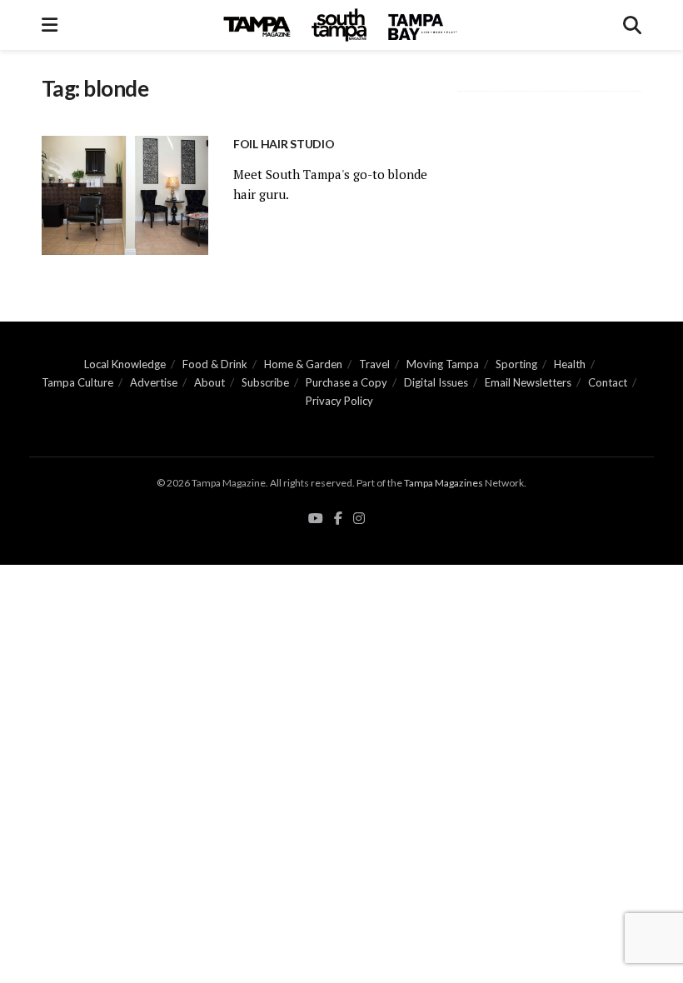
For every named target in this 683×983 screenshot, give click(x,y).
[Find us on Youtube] (315, 518)
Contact (607, 382)
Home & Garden (303, 364)
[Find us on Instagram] (359, 518)
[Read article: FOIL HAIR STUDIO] (125, 195)
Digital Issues (436, 382)
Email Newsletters (528, 382)
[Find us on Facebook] (338, 518)
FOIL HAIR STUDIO (284, 144)
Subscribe (265, 382)
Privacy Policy (339, 400)
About (209, 382)
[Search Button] (632, 25)
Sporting (516, 364)
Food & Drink (214, 364)
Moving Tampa (442, 364)
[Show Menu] (49, 25)
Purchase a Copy (346, 382)
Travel (374, 364)
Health (570, 364)
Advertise (153, 382)
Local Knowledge (125, 364)
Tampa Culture (77, 382)
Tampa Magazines (443, 483)
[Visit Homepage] (340, 25)
